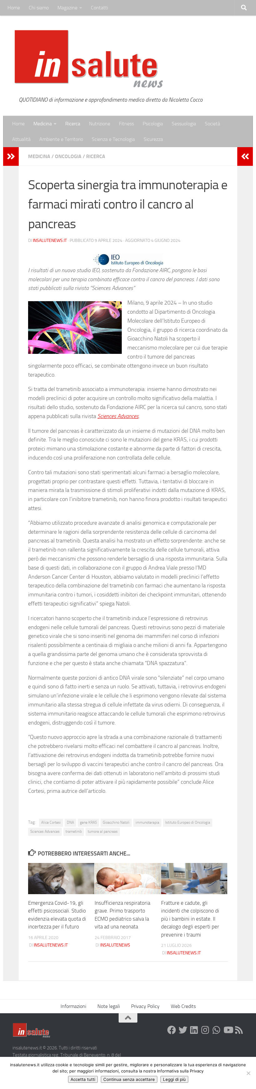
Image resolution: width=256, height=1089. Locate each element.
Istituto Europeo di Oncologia (187, 822)
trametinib (74, 831)
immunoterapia (147, 822)
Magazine (67, 8)
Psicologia (153, 124)
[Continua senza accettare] (248, 1073)
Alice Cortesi (51, 822)
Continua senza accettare (129, 1079)
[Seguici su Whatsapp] (216, 1030)
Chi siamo (39, 8)
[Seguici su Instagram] (205, 1030)
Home (13, 8)
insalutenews (115, 945)
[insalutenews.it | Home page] (88, 59)
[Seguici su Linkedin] (194, 1030)
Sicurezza (153, 139)
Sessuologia (184, 124)
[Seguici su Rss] (239, 1030)
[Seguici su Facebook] (171, 1030)
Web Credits (183, 1006)
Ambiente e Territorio (61, 139)
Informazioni (73, 1006)
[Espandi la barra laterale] (11, 156)
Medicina (42, 124)
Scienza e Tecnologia (113, 139)
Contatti (99, 8)
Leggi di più (174, 1079)
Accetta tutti (83, 1079)
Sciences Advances (118, 416)
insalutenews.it (50, 240)
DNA (70, 822)
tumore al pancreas (103, 831)
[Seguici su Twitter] (183, 1030)
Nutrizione (99, 124)
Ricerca (72, 124)
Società (212, 124)
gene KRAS (88, 822)
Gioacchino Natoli (116, 822)
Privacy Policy (145, 1006)
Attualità (21, 139)
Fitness (126, 124)
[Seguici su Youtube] (228, 1030)
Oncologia (68, 156)
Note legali (108, 1006)
